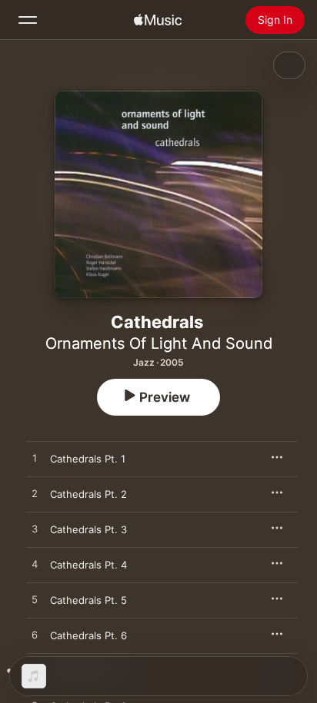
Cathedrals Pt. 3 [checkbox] (88, 529)
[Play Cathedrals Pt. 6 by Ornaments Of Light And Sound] (34, 635)
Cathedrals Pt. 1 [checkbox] (87, 459)
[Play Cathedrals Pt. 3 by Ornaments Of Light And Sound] (34, 529)
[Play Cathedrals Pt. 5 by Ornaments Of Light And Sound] (34, 600)
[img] (158, 20)
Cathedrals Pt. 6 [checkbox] (88, 635)
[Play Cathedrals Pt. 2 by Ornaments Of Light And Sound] (34, 494)
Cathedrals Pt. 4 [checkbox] (88, 565)
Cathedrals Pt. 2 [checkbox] (88, 494)
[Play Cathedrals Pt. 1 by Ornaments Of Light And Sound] (34, 459)
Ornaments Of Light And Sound (158, 343)
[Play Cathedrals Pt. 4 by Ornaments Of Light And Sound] (34, 565)
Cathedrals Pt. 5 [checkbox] (88, 600)
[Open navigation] (28, 20)
